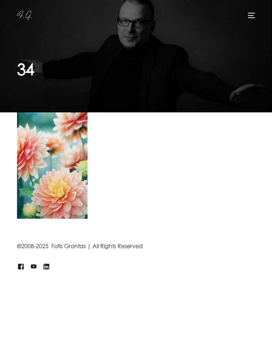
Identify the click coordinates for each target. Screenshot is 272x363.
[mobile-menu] (250, 15)
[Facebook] (21, 266)
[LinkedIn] (46, 266)
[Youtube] (33, 266)
